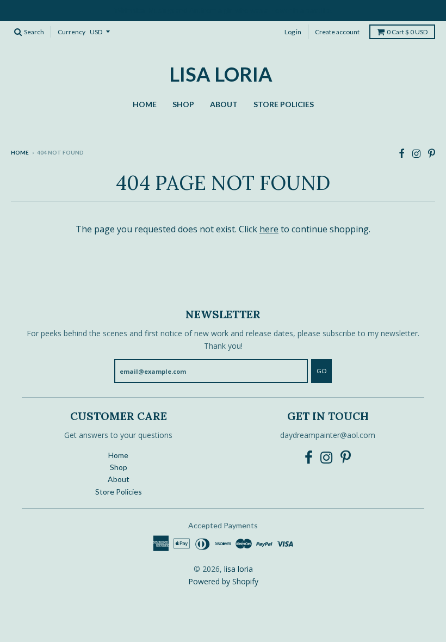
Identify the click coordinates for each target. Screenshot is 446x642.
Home (145, 104)
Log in (292, 32)
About (224, 104)
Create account (337, 32)
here (268, 229)
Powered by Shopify (223, 581)
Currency (71, 32)
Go (321, 370)
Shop (183, 104)
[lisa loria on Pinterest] (431, 153)
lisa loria (220, 74)
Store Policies (283, 104)
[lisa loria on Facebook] (402, 153)
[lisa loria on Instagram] (416, 153)
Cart (407, 32)
